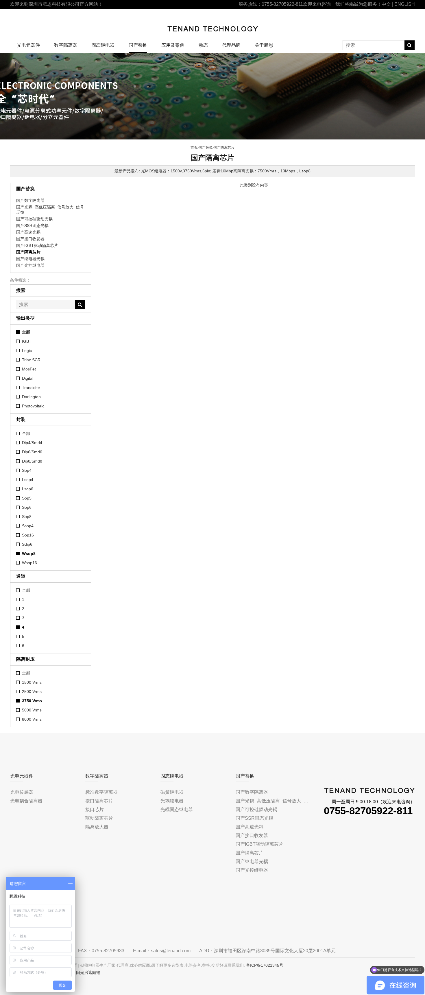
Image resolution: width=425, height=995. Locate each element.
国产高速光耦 (28, 232)
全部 (26, 332)
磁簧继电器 (172, 792)
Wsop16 (29, 562)
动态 (203, 45)
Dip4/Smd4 (32, 442)
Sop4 (27, 470)
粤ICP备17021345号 (264, 965)
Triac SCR (31, 359)
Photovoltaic (33, 406)
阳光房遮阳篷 (88, 972)
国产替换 (138, 45)
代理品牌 (231, 45)
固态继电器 (102, 45)
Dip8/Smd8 (32, 461)
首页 (194, 148)
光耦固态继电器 (176, 809)
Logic (27, 350)
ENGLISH (404, 4)
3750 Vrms (32, 700)
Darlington (31, 396)
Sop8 (27, 516)
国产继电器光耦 (30, 258)
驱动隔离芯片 (99, 818)
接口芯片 (94, 809)
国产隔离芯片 (28, 252)
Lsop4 (27, 479)
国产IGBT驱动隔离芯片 (37, 245)
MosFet (29, 369)
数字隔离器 (65, 45)
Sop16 (28, 535)
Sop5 (27, 498)
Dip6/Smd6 (32, 452)
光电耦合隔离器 (26, 800)
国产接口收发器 (30, 238)
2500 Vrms (32, 691)
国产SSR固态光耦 (32, 225)
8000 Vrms (32, 719)
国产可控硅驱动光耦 (34, 219)
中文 (386, 4)
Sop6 (27, 507)
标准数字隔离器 (101, 792)
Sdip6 (27, 544)
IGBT (27, 341)
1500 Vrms (32, 682)
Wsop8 (29, 553)
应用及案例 (172, 45)
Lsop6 (27, 489)
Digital (27, 378)
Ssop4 (28, 525)
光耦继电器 (172, 800)
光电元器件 (28, 45)
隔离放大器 (96, 826)
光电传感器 (21, 792)
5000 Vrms (32, 710)
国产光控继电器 (30, 265)
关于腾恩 (264, 45)
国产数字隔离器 (30, 200)
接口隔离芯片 (99, 800)
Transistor (31, 387)
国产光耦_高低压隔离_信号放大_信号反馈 (50, 210)
